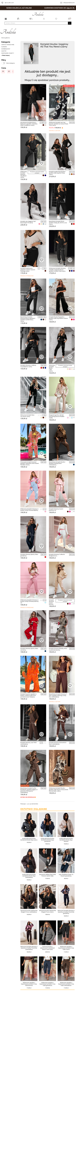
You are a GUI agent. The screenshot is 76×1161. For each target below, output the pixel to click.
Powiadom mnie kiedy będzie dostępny (37, 172)
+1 (74, 417)
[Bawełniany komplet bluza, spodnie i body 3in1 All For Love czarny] (62, 201)
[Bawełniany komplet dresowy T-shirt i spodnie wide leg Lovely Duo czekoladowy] (62, 674)
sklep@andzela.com (69, 2)
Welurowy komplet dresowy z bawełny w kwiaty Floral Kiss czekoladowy (28, 948)
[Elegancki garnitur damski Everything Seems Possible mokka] (62, 395)
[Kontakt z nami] (61, 2)
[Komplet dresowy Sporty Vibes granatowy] (33, 534)
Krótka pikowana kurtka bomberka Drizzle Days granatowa (47, 840)
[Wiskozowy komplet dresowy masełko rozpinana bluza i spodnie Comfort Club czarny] (62, 248)
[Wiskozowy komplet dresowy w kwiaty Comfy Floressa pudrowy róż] (33, 580)
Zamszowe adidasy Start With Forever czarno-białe (47, 875)
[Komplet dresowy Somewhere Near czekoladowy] (62, 722)
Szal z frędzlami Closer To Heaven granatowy (66, 875)
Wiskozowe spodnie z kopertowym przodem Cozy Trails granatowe (47, 984)
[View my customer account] (44, 19)
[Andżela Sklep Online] (38, 13)
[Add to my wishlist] (41, 114)
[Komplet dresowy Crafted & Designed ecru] (62, 534)
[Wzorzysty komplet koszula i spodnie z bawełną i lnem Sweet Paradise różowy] (33, 442)
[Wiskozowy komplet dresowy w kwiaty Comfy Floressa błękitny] (33, 489)
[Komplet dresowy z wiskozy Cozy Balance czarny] (33, 345)
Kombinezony (5, 49)
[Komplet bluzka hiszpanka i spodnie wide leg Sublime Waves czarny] (62, 297)
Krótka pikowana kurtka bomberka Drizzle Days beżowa (66, 840)
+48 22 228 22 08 (9, 2)
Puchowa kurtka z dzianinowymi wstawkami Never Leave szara (47, 948)
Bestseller (25, 785)
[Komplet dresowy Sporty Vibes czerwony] (33, 628)
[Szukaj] (69, 23)
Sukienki (4, 46)
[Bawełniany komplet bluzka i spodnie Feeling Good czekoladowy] (62, 442)
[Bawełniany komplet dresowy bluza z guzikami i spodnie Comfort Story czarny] (33, 297)
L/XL (44, 122)
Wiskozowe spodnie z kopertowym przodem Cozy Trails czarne (66, 948)
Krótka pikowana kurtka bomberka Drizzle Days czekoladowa (29, 876)
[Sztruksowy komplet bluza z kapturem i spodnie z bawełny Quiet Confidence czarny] (33, 102)
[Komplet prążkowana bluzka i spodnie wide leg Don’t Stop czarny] (62, 151)
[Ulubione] (56, 19)
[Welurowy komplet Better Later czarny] (62, 345)
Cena (3, 68)
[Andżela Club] (32, 19)
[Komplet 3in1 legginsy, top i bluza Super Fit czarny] (33, 201)
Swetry (3, 51)
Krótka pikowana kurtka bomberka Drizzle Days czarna (28, 839)
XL (45, 268)
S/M (41, 122)
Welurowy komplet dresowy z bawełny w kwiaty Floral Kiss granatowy (66, 912)
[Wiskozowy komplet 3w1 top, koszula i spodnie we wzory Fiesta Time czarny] (62, 102)
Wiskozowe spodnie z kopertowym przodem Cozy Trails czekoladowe (66, 984)
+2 (45, 224)
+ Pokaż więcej (5, 55)
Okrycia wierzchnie (7, 44)
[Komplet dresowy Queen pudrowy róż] (62, 489)
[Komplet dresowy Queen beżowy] (62, 580)
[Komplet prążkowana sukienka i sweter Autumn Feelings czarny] (33, 248)
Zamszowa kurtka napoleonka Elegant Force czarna (47, 911)
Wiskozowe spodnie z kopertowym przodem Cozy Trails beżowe (29, 984)
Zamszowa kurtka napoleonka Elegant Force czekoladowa (28, 911)
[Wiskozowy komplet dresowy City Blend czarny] (33, 151)
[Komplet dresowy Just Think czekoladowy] (33, 722)
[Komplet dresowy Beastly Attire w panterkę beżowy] (62, 628)
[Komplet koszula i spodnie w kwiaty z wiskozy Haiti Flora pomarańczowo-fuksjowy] (33, 674)
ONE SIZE (72, 122)
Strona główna (5, 37)
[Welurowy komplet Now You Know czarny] (33, 395)
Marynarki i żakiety (7, 53)
